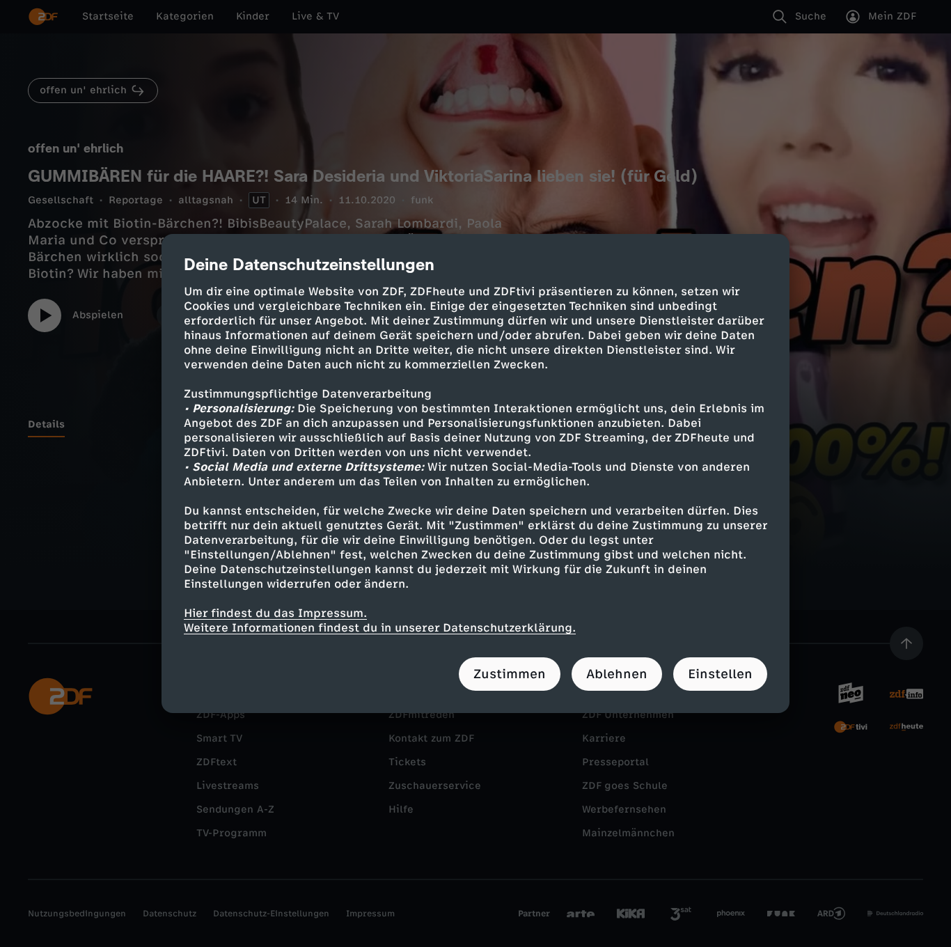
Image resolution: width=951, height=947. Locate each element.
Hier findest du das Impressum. (275, 613)
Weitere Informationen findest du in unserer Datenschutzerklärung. (380, 627)
